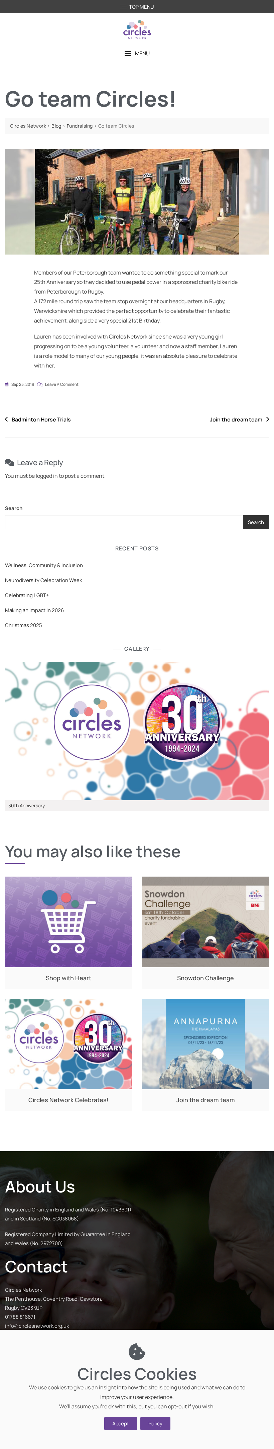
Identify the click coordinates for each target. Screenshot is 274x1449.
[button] (137, 53)
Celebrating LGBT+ (27, 595)
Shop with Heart (68, 978)
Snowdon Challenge (205, 978)
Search (13, 508)
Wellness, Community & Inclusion (44, 565)
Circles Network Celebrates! (68, 1100)
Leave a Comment (62, 383)
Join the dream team (236, 419)
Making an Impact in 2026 (34, 610)
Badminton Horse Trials (41, 419)
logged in (47, 475)
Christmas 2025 (23, 625)
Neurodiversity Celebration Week (43, 580)
